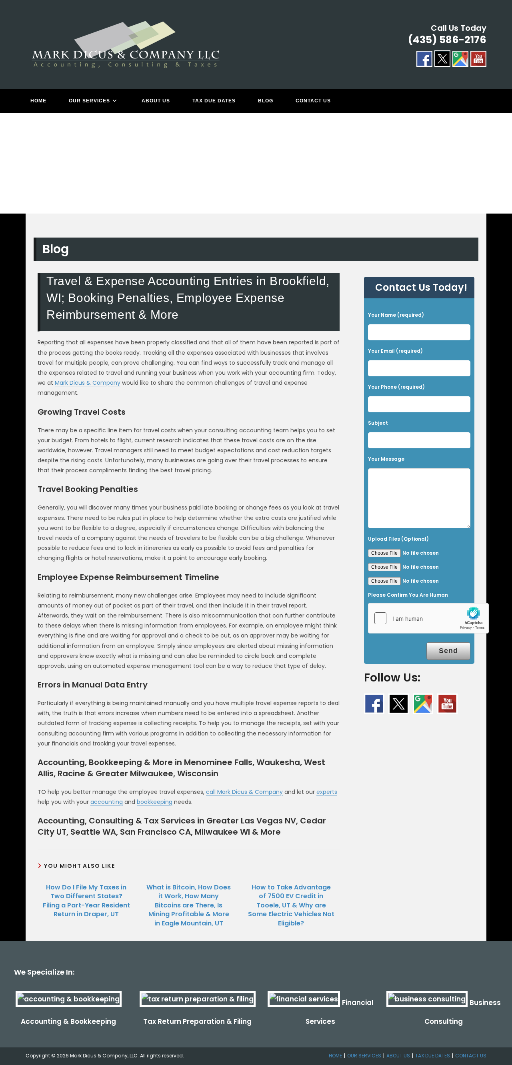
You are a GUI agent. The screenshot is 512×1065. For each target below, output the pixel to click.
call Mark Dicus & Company (244, 792)
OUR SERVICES (364, 1055)
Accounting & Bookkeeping (68, 1021)
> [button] (502, 169)
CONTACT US (470, 1055)
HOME (335, 1055)
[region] (256, 171)
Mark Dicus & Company (87, 383)
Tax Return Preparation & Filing (197, 1021)
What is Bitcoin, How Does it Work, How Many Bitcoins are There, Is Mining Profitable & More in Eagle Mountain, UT (188, 905)
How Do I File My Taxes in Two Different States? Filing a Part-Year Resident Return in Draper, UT (86, 901)
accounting (106, 802)
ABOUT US (398, 1055)
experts (326, 792)
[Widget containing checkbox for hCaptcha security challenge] (428, 618)
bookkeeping (154, 802)
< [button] (10, 169)
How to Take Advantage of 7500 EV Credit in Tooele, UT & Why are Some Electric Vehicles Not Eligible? (291, 905)
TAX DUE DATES (432, 1055)
